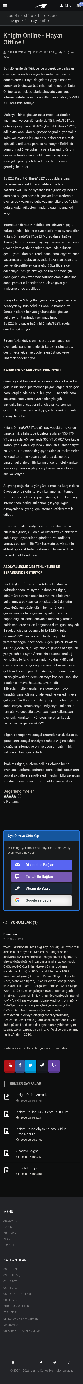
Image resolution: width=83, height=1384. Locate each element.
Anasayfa (12, 15)
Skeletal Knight (27, 1168)
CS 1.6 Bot (10, 1281)
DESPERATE (15, 52)
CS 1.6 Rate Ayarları (17, 1293)
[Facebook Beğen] (27, 1362)
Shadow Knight (27, 1151)
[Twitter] (30, 1066)
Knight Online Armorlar (32, 1095)
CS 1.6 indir (11, 1269)
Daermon (10, 934)
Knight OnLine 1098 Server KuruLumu (43, 1112)
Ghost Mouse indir (16, 1306)
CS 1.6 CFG (10, 1287)
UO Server (10, 1300)
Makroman (11, 1324)
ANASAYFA (10, 1220)
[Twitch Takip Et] (68, 1362)
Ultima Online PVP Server (20, 1318)
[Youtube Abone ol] (13, 1362)
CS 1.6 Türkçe (12, 1275)
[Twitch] (54, 1066)
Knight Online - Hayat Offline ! (32, 39)
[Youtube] (9, 1066)
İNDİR (6, 1239)
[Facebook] (20, 1066)
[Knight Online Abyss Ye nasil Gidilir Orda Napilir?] (8, 1131)
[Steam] (42, 1066)
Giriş (67, 5)
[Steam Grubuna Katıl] (54, 1362)
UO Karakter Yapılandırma (22, 1331)
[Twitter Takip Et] (40, 1362)
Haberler (53, 15)
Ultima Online (33, 15)
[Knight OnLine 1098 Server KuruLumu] (8, 1114)
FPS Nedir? (10, 1312)
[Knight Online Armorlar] (8, 1096)
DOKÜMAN (9, 1233)
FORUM (7, 1227)
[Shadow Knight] (8, 1153)
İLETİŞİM (8, 1245)
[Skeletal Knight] (8, 1170)
